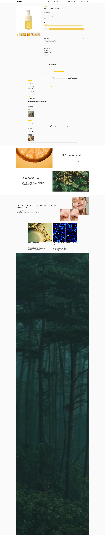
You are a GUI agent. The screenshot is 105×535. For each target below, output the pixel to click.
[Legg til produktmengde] (47, 29)
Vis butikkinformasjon (47, 33)
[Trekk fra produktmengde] (44, 29)
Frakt (46, 35)
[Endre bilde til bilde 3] (24, 34)
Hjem (16, 4)
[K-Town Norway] (19, 1)
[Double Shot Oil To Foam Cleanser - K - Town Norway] (28, 19)
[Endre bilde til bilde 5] (32, 34)
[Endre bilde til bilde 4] (28, 34)
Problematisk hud (20, 4)
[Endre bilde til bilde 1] (17, 34)
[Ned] (40, 34)
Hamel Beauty (46, 9)
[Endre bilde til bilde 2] (21, 34)
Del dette (46, 55)
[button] (46, 6)
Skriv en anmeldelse (59, 71)
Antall (44, 26)
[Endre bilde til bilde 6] (36, 34)
